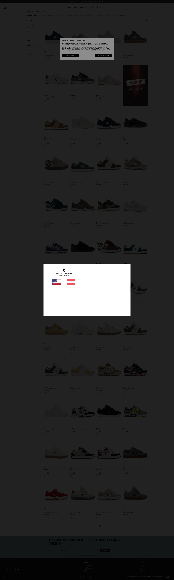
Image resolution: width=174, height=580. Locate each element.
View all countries (64, 289)
